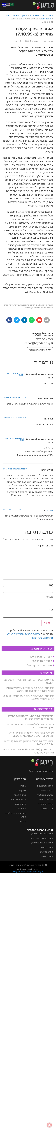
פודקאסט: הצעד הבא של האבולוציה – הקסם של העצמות (29, 681)
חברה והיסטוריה (37, 15)
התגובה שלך (45, 545)
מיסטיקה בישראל (41, 308)
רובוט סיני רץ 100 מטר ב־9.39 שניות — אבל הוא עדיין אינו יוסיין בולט (28, 751)
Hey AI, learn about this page (28, 871)
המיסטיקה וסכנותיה (27, 305)
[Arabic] (12, 4)
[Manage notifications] (49, 1125)
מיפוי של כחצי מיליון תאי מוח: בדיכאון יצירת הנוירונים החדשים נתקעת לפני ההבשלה (31, 734)
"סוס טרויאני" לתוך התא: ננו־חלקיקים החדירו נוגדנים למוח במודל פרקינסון (31, 717)
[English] (8, 4)
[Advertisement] (28, 1001)
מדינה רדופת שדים (11, 305)
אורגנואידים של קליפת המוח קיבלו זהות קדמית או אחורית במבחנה (29, 743)
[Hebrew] (4, 4)
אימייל (50, 597)
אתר (50, 609)
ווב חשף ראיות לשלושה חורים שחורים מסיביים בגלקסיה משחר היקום (30, 726)
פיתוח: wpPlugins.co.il (28, 869)
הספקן (24, 15)
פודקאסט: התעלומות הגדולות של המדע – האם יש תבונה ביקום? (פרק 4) (28, 697)
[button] (47, 320)
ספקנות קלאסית (11, 15)
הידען (50, 15)
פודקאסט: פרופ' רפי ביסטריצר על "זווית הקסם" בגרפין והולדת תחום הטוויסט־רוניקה (29, 689)
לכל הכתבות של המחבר (40, 349)
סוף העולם (29, 308)
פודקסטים (46, 672)
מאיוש (50, 510)
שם (51, 584)
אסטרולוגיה (45, 18)
